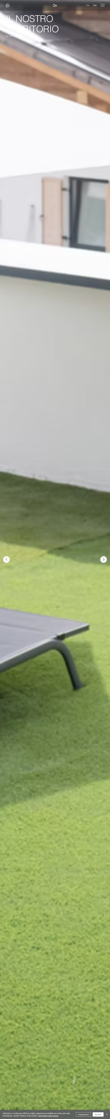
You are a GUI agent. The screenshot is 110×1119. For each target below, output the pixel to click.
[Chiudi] (106, 1114)
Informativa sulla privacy (48, 1115)
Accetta (98, 1114)
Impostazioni (83, 1114)
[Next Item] (103, 559)
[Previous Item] (6, 559)
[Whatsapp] (7, 5)
